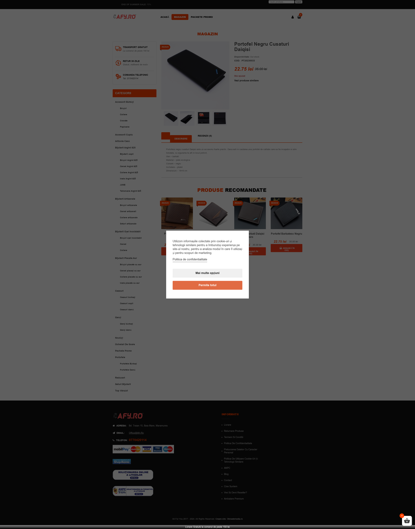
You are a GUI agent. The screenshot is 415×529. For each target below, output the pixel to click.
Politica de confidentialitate (190, 259)
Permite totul (207, 285)
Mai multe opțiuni (207, 273)
